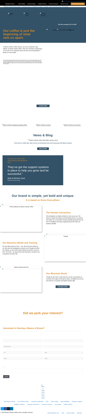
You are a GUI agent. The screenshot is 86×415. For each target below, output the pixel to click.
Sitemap (79, 413)
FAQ (47, 401)
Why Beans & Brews (9, 3)
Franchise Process (64, 3)
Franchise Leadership (37, 401)
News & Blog (54, 401)
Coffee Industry (68, 404)
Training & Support (31, 3)
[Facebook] (5, 408)
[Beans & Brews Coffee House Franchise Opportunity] (73, 2)
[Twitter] (2, 408)
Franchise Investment (53, 3)
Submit (6, 376)
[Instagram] (8, 408)
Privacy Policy (70, 413)
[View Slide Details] (36, 6)
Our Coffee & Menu (23, 401)
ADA (63, 413)
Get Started (58, 404)
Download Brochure (78, 3)
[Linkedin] (11, 408)
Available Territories (42, 3)
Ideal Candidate (21, 3)
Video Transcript (20, 96)
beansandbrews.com (53, 413)
